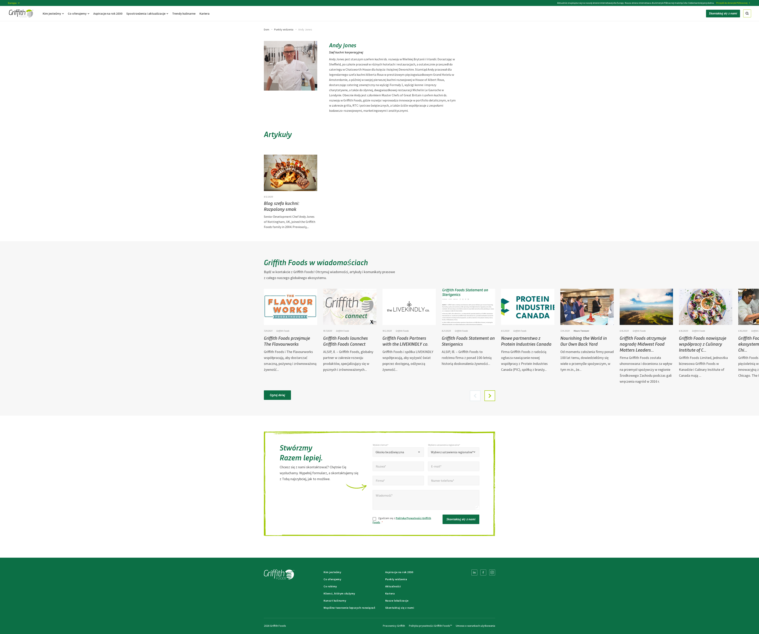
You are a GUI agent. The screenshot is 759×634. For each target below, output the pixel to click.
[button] (489, 395)
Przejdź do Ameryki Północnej (732, 2)
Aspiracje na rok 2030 (399, 572)
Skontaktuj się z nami (461, 519)
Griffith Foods (282, 330)
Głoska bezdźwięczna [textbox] (390, 452)
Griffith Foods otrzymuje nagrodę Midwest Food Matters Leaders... (643, 344)
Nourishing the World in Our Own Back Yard (583, 341)
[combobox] (398, 452)
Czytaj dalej (277, 395)
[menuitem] (474, 572)
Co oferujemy (332, 579)
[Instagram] (492, 572)
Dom (266, 29)
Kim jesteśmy (332, 572)
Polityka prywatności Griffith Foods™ (430, 625)
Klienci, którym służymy (339, 593)
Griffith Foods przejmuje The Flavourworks (287, 341)
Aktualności (393, 586)
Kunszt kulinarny (335, 600)
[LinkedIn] (474, 572)
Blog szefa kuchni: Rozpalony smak (281, 206)
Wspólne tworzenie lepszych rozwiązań (349, 607)
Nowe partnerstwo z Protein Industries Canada (526, 341)
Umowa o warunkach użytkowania (475, 625)
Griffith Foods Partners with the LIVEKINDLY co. (405, 341)
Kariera (390, 593)
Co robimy (330, 586)
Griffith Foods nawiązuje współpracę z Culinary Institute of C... (702, 344)
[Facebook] (483, 572)
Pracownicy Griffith (394, 625)
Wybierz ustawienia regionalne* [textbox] (452, 452)
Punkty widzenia (283, 29)
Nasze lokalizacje (397, 600)
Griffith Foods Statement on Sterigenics (468, 341)
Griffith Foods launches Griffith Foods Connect (345, 341)
